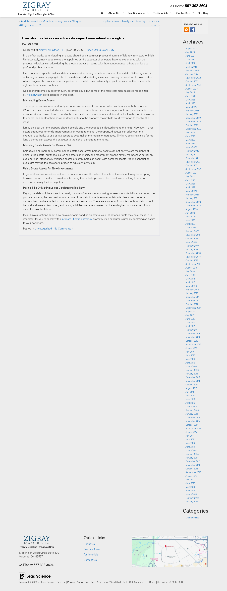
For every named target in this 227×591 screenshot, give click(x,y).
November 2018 (193, 256)
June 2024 (190, 55)
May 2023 (190, 99)
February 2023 (192, 110)
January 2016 (191, 373)
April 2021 (190, 187)
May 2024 (190, 59)
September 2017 (193, 308)
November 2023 (193, 77)
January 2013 (191, 501)
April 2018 (190, 282)
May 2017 (190, 322)
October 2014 (191, 424)
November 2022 (193, 121)
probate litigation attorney (77, 219)
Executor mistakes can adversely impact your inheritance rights (73, 38)
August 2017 (191, 311)
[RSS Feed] (186, 29)
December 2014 (192, 417)
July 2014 (189, 435)
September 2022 (193, 129)
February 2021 (192, 194)
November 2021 (193, 161)
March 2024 (191, 66)
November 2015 (192, 381)
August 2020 (191, 209)
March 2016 (191, 366)
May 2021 (190, 183)
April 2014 (190, 446)
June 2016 (190, 355)
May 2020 (190, 220)
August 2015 (191, 388)
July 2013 (189, 479)
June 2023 (190, 96)
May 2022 (190, 139)
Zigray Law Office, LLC (52, 49)
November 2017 (192, 300)
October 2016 (191, 340)
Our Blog (203, 12)
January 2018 (191, 293)
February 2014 (192, 454)
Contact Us (90, 559)
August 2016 (191, 348)
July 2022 (190, 132)
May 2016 (190, 359)
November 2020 (193, 205)
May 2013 (190, 487)
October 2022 (191, 125)
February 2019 (192, 245)
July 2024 (190, 52)
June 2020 (190, 216)
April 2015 (190, 403)
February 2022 (192, 150)
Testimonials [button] (160, 12)
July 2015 (189, 392)
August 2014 (191, 432)
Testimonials (91, 554)
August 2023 (191, 88)
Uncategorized (43, 228)
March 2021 (191, 191)
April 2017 (190, 326)
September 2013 (193, 472)
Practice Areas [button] (136, 12)
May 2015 (190, 399)
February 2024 (192, 70)
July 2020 (190, 213)
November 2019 (192, 234)
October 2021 (191, 165)
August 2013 (191, 476)
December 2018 (193, 253)
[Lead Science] (35, 576)
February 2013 (192, 498)
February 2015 (192, 410)
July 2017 (189, 315)
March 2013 (191, 494)
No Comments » (63, 228)
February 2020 (192, 231)
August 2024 (191, 48)
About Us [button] (113, 12)
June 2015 (190, 395)
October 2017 (191, 304)
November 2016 (192, 337)
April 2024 (190, 63)
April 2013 (190, 490)
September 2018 (193, 264)
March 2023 (191, 107)
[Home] (102, 13)
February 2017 (192, 329)
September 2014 (193, 428)
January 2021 (191, 198)
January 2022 (191, 154)
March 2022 (191, 147)
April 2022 (190, 143)
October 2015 (191, 384)
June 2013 (190, 483)
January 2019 (191, 249)
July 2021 (190, 176)
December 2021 (193, 158)
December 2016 (192, 333)
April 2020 (190, 224)
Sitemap (61, 582)
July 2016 (189, 351)
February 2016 (192, 370)
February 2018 (192, 289)
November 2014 (192, 421)
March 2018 (191, 286)
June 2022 (190, 136)
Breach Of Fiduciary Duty (99, 49)
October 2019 (191, 238)
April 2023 (190, 103)
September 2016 (193, 344)
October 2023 (191, 81)
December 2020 (193, 202)
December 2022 (193, 118)
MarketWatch (34, 94)
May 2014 (190, 443)
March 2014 (191, 450)
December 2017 (192, 297)
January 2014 (191, 457)
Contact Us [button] (182, 12)
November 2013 (192, 465)
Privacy (71, 582)
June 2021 (190, 180)
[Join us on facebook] (192, 29)
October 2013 (191, 468)
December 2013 (192, 461)
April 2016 (190, 362)
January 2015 (191, 413)
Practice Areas (92, 549)
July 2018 (190, 271)
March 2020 (191, 227)
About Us (89, 544)
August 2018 (191, 267)
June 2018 (190, 275)
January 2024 (191, 74)
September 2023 (193, 85)
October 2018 (191, 260)
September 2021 (193, 169)
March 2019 (191, 242)
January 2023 (191, 114)
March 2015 (191, 406)
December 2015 (192, 377)
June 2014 (190, 439)
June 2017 (190, 319)
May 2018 (190, 278)
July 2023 (190, 92)
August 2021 (191, 172)
